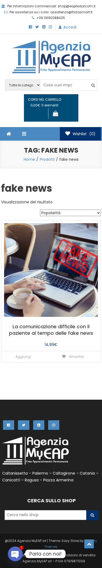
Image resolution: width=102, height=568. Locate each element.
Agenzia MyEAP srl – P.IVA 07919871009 (54, 561)
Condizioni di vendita (77, 555)
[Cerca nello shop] (92, 515)
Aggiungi (23, 356)
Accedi (69, 27)
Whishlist (76, 356)
